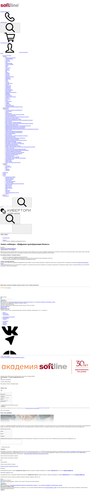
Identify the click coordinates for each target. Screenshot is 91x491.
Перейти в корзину (4, 466)
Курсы (4, 312)
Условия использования (5, 357)
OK (1, 459)
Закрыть (6, 234)
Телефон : (2, 396)
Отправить (3, 406)
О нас (4, 175)
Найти (2, 234)
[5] (4, 287)
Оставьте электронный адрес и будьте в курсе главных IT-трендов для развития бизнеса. (20, 481)
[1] (0, 287)
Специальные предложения (9, 316)
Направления (6, 107)
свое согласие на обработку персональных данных (75, 451)
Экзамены (5, 163)
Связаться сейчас (4, 249)
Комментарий (38, 438)
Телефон (2, 436)
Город (1, 431)
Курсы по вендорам (7, 55)
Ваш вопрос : (3, 401)
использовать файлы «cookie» (50, 487)
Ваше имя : (3, 394)
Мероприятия (6, 195)
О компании (5, 321)
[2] (1, 287)
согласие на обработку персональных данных (45, 302)
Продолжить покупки (13, 466)
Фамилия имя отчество (5, 428)
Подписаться (3, 300)
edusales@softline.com (4, 11)
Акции (4, 174)
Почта (2, 433)
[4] (3, 287)
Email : (2, 398)
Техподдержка (6, 314)
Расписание (5, 172)
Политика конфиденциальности (17, 357)
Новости (5, 194)
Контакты (5, 323)
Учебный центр (6, 237)
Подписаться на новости (5, 42)
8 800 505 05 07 (54, 470)
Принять (2, 489)
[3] (2, 287)
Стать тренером (12, 249)
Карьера (4, 322)
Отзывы (4, 324)
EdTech (4, 173)
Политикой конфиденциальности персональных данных (21, 302)
